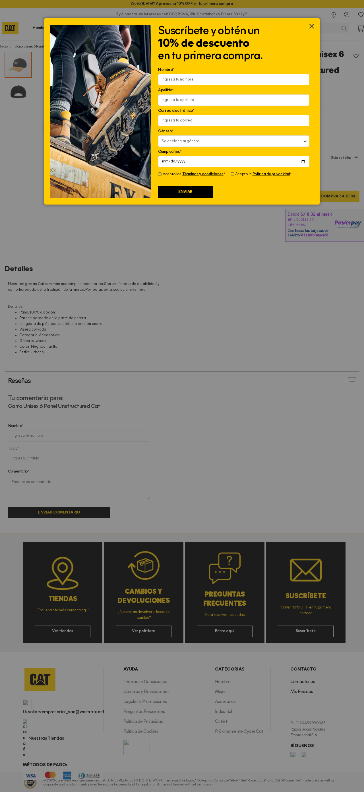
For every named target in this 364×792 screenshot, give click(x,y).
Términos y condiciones (203, 174)
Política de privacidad (271, 174)
